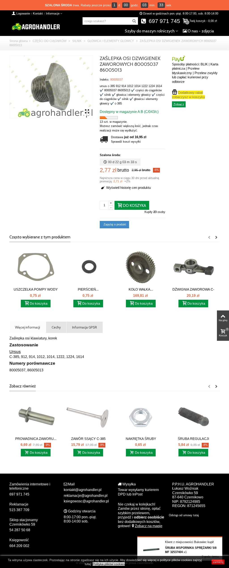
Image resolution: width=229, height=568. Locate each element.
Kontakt (38, 13)
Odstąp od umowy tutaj (184, 515)
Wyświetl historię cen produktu (128, 187)
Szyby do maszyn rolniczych (150, 31)
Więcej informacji (27, 327)
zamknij (218, 562)
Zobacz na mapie (148, 526)
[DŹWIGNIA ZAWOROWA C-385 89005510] (193, 267)
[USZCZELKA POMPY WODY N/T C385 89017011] (36, 267)
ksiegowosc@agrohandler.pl (86, 501)
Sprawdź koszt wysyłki (126, 141)
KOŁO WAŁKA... (141, 289)
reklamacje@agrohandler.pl (86, 495)
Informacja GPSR (84, 327)
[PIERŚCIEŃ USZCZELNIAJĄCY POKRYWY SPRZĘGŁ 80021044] (88, 267)
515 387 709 (19, 510)
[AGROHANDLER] (35, 26)
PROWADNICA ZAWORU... (35, 439)
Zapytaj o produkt (114, 224)
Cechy (56, 327)
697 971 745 (163, 21)
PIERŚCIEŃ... (88, 289)
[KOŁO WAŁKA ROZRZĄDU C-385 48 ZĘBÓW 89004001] (141, 267)
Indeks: (104, 79)
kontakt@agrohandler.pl (83, 490)
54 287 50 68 (19, 530)
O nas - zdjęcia (201, 31)
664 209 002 (19, 546)
